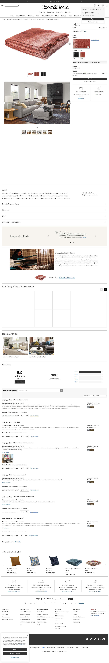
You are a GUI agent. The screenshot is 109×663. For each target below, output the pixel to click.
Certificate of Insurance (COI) (27, 622)
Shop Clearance (95, 615)
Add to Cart (89, 79)
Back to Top (18, 542)
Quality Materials (41, 619)
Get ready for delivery (41, 591)
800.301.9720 (5, 612)
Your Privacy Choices (49, 647)
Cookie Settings (15, 657)
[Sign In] (99, 5)
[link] (65, 253)
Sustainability (59, 12)
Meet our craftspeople (68, 591)
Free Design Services (7, 619)
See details (81, 98)
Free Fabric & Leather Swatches (45, 617)
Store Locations (6, 617)
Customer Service (24, 617)
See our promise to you (14, 591)
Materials (5, 210)
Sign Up (70, 599)
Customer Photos (41, 622)
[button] (7, 458)
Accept (15, 649)
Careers (75, 614)
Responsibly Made (19, 236)
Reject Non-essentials (15, 653)
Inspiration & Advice (42, 614)
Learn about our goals (94, 591)
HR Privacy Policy (34, 647)
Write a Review (20, 382)
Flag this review (34, 415)
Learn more (98, 94)
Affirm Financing (59, 616)
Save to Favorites (90, 82)
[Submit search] (18, 5)
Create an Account (93, 22)
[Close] (103, 9)
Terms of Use (60, 647)
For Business (50, 12)
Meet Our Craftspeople (79, 617)
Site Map (57, 628)
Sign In (93, 19)
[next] (105, 289)
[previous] (101, 289)
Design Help (42, 12)
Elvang (84, 31)
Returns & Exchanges (25, 612)
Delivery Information (25, 619)
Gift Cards (67, 12)
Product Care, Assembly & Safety (62, 612)
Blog (38, 624)
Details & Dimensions (10, 204)
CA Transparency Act (60, 626)
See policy (83, 237)
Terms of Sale (69, 647)
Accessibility (85, 647)
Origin (4, 216)
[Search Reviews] (61, 390)
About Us (75, 612)
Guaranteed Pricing (25, 614)
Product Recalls (59, 623)
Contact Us (5, 614)
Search (2, 5)
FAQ (21, 624)
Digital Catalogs (59, 618)
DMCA (77, 647)
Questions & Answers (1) (11, 222)
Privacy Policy (21, 644)
